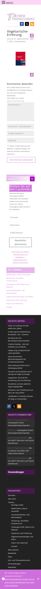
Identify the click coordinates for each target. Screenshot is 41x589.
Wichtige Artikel (17, 505)
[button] (22, 24)
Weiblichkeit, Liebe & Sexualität (18, 275)
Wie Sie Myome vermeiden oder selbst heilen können (20, 450)
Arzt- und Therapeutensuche (19, 560)
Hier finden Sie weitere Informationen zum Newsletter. (20, 254)
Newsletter (12, 567)
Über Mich (12, 499)
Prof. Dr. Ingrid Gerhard (19, 39)
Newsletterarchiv (19, 260)
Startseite (11, 495)
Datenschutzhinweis (20, 262)
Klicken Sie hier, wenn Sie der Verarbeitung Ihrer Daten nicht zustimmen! (20, 582)
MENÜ (9, 3)
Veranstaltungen (14, 564)
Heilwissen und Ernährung (16, 300)
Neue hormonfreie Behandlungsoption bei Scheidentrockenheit (17, 359)
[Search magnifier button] (32, 179)
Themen (11, 502)
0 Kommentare (20, 41)
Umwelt (9, 307)
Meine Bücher (13, 550)
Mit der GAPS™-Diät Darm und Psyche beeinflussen (21, 440)
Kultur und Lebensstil (14, 303)
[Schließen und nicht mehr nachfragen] (38, 579)
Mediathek (12, 553)
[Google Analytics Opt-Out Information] (3, 579)
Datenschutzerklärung (15, 101)
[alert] (20, 479)
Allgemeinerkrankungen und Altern (19, 297)
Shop (10, 557)
